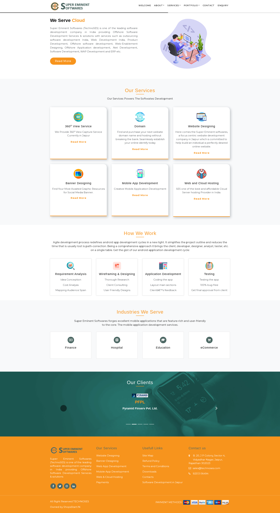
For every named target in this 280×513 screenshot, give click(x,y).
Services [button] (173, 5)
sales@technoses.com (206, 468)
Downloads (149, 471)
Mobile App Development (112, 471)
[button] (63, 408)
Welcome (145, 5)
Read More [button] (63, 61)
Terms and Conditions (155, 466)
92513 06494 (200, 473)
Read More (78, 141)
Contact (209, 5)
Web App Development (111, 466)
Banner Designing (107, 460)
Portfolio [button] (191, 5)
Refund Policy (150, 460)
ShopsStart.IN (72, 506)
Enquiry (223, 5)
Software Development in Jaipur (162, 482)
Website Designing (107, 455)
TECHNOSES (81, 501)
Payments (102, 482)
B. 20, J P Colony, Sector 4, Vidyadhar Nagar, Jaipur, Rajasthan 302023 (207, 459)
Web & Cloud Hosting (109, 476)
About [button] (158, 5)
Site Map (147, 455)
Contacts (147, 476)
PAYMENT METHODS (169, 502)
